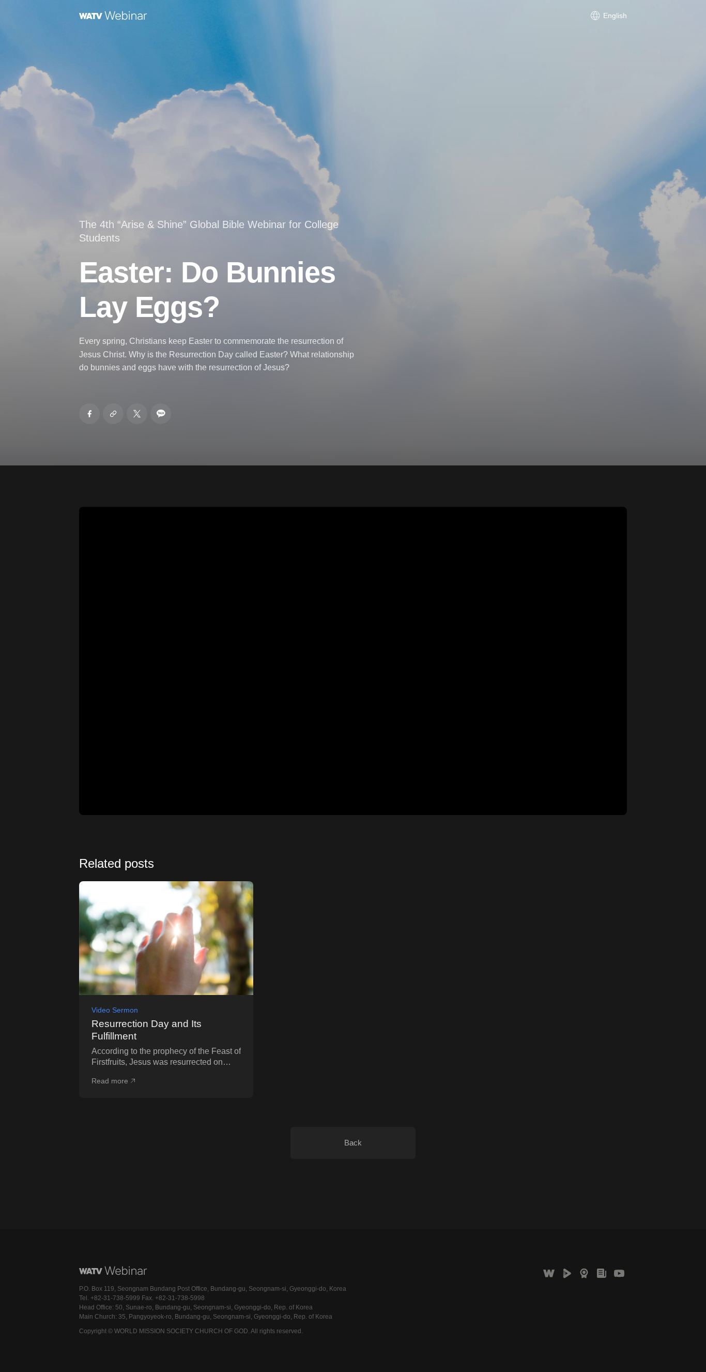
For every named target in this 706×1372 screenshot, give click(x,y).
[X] (137, 413)
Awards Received (584, 1273)
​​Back (353, 1142)
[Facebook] (89, 413)
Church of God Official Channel (619, 1273)
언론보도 (601, 1273)
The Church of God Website (549, 1273)
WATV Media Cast (566, 1273)
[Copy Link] (113, 413)
